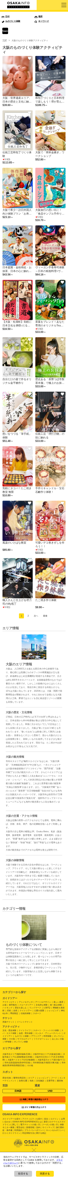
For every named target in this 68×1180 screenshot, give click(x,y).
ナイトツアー (26, 1010)
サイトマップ (48, 1127)
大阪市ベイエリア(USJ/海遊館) (21, 1060)
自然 (15, 1010)
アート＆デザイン (43, 1002)
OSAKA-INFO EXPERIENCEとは (27, 1122)
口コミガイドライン (11, 1133)
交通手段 (50, 1080)
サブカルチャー (24, 1039)
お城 (4, 1005)
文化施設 (40, 1080)
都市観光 (13, 1005)
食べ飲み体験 (56, 1005)
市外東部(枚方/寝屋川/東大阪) (46, 1062)
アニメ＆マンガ (26, 1002)
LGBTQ (47, 1008)
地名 (32, 1080)
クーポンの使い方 (50, 1124)
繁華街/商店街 (19, 1078)
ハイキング (7, 1008)
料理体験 (47, 1036)
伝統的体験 (26, 1013)
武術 (9, 1010)
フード (54, 1078)
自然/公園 (23, 1080)
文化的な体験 (42, 1005)
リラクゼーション (42, 1039)
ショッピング (52, 1010)
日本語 (18, 1091)
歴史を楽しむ (21, 1008)
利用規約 (18, 1130)
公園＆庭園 (39, 1010)
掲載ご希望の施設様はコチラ (35, 1099)
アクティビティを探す (32, 1119)
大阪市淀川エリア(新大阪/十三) (51, 1060)
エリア (31, 1078)
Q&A (38, 1127)
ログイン (54, 1119)
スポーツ (37, 1013)
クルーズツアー (26, 1005)
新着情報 (30, 1127)
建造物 (60, 1080)
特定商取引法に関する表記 (34, 1133)
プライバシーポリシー (34, 1130)
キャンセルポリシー (55, 1130)
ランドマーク (35, 1008)
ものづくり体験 (22, 1036)
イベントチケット (25, 1022)
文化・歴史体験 (9, 1030)
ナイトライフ (25, 1030)
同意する (45, 1173)
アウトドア (36, 1036)
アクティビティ (9, 1002)
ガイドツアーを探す (11, 1119)
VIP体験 (8, 1042)
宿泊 (46, 1119)
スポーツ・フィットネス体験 (46, 1030)
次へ (36, 616)
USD (50, 1091)
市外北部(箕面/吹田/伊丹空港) (17, 1062)
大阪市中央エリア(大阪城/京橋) (47, 1054)
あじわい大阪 (58, 1039)
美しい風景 (58, 1002)
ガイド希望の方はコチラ (35, 1107)
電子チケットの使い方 (30, 1124)
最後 (45, 616)
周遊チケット (8, 1022)
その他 (12, 1039)
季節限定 (14, 1013)
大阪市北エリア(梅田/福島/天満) (16, 1054)
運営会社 (20, 1127)
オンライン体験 (21, 1042)
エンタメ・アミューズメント (48, 1033)
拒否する (23, 1173)
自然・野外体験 (26, 1033)
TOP (4, 40)
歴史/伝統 (6, 1078)
